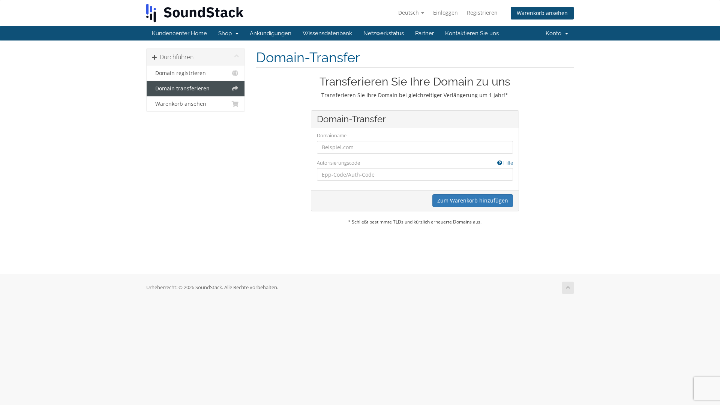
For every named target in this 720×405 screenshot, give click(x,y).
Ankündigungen (270, 33)
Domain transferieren (181, 88)
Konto (555, 33)
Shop (226, 33)
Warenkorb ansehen (542, 12)
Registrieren (482, 12)
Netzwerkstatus (383, 33)
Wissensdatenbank (327, 33)
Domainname (331, 135)
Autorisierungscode (415, 162)
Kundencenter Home (179, 33)
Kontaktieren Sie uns (472, 33)
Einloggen (445, 12)
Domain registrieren (179, 73)
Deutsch (409, 12)
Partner (424, 33)
